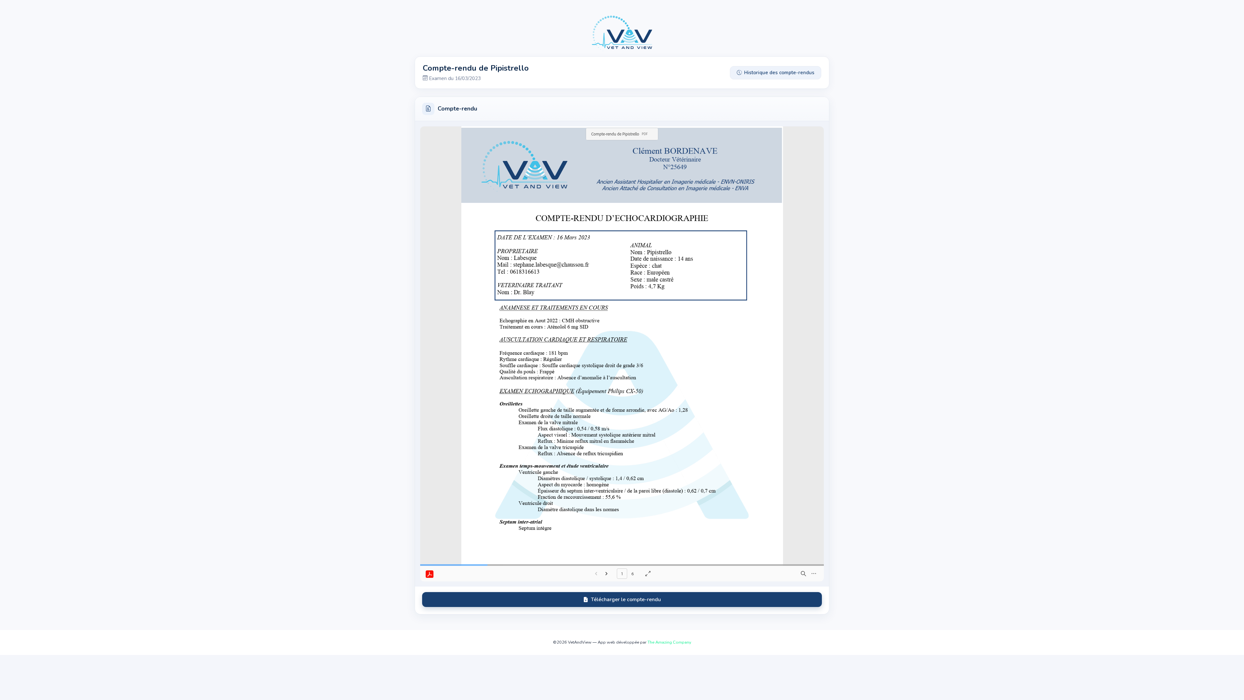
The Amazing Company (669, 642)
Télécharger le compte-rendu (626, 599)
